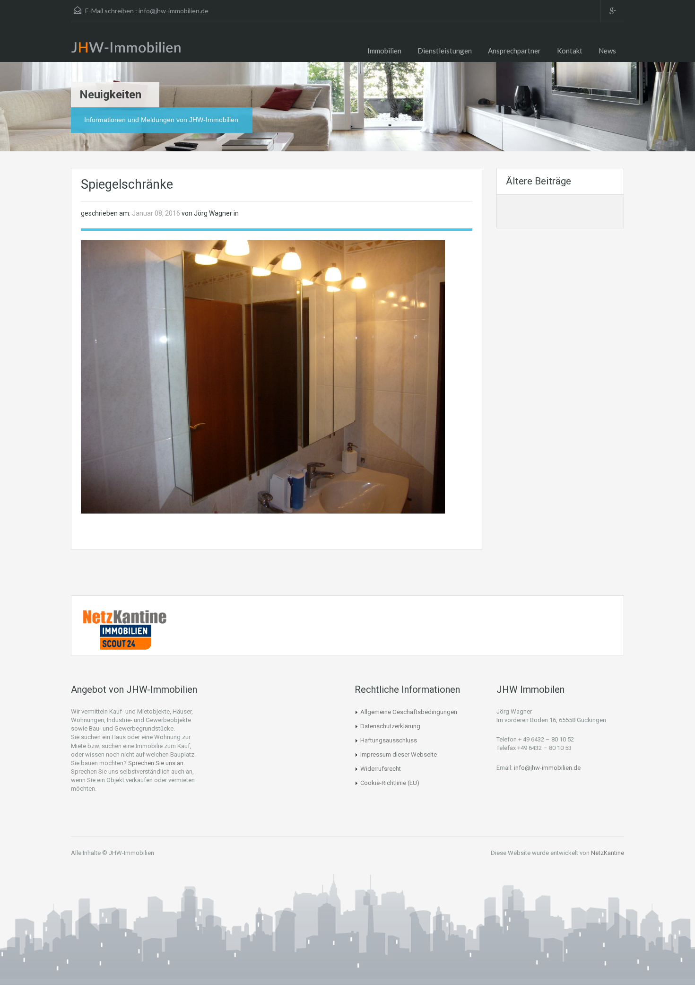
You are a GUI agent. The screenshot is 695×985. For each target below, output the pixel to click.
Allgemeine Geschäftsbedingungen (408, 711)
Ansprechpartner (514, 50)
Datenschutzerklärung (390, 726)
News (607, 50)
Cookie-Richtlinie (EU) (389, 782)
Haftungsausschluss (388, 740)
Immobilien (384, 50)
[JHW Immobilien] (128, 49)
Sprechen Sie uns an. (156, 763)
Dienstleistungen (444, 50)
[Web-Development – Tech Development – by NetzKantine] (125, 616)
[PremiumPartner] (125, 636)
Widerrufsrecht (380, 768)
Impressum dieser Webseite (398, 754)
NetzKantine (607, 852)
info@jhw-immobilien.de (173, 11)
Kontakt (569, 50)
